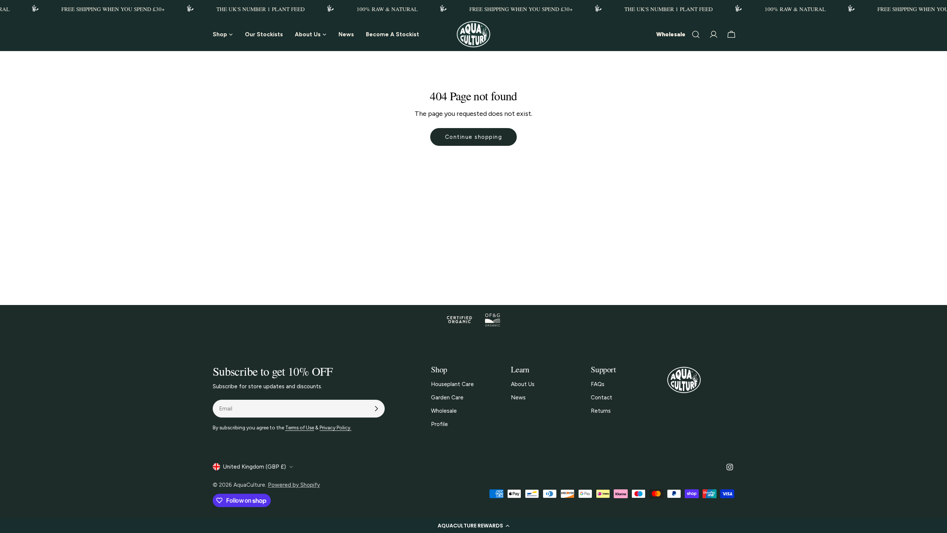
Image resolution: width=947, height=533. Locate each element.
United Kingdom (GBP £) (254, 466)
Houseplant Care (452, 384)
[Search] (695, 34)
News (518, 397)
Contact (601, 397)
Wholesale (670, 34)
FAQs (597, 384)
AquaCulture (249, 485)
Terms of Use (299, 427)
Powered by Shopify (294, 485)
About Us (523, 384)
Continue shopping (473, 137)
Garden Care (447, 397)
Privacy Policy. (335, 427)
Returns (601, 411)
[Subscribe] (376, 408)
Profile (439, 424)
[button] (473, 525)
